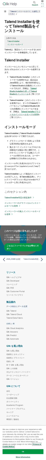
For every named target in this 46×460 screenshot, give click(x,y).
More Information (23, 457)
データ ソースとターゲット (17, 375)
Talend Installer (13, 41)
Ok (23, 452)
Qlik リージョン (12, 379)
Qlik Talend (11, 311)
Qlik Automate (12, 339)
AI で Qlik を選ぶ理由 (15, 365)
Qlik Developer (12, 281)
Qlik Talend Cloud (14, 314)
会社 (8, 391)
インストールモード (15, 44)
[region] (23, 442)
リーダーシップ (12, 394)
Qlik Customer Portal (15, 291)
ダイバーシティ (12, 402)
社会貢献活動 (11, 398)
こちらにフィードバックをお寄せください (23, 247)
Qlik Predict (11, 335)
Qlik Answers (12, 332)
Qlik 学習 (10, 288)
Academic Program (14, 405)
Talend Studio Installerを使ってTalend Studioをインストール (23, 91)
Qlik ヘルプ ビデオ (14, 277)
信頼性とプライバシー (15, 358)
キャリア (10, 412)
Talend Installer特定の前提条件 (17, 197)
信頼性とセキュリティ (15, 354)
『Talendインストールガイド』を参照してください (24, 12)
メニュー (42, 5)
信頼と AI (10, 361)
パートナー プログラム (15, 409)
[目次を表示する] (5, 11)
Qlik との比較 (11, 368)
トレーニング (11, 284)
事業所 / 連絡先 (12, 419)
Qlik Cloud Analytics (15, 328)
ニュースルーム (12, 416)
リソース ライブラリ (14, 295)
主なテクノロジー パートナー (18, 372)
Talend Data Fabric (14, 318)
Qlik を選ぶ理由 (12, 351)
